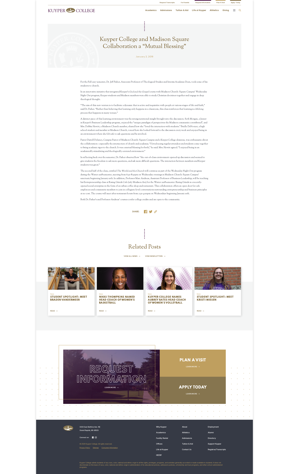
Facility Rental (162, 438)
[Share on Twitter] (150, 211)
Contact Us (186, 449)
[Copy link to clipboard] (155, 211)
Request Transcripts (167, 2)
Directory (212, 438)
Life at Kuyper (199, 10)
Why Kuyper (161, 427)
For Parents (185, 2)
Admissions (166, 10)
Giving (226, 10)
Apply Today (235, 2)
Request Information (202, 2)
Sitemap (96, 448)
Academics (151, 10)
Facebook (93, 437)
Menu (234, 10)
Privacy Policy (85, 448)
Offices (159, 444)
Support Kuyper (214, 444)
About (184, 427)
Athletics (214, 10)
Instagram (96, 437)
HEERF (159, 455)
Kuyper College (71, 10)
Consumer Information (109, 448)
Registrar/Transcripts (217, 449)
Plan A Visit (220, 2)
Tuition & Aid (182, 10)
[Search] (240, 10)
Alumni (211, 432)
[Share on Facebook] (145, 211)
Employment (213, 427)
